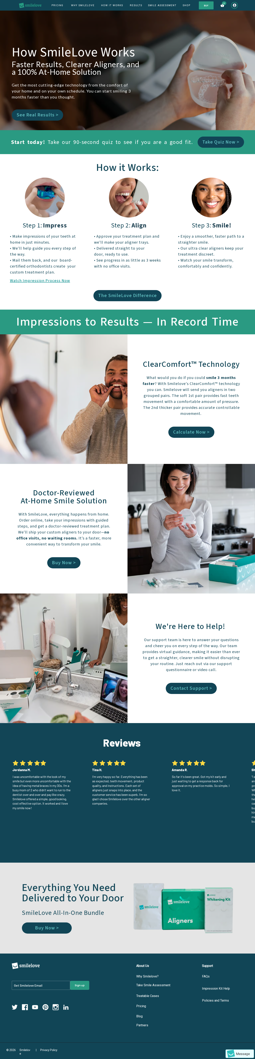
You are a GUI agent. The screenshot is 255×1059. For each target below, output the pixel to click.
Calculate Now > (191, 432)
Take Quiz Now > (220, 142)
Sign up (80, 985)
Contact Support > (191, 688)
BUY (206, 5)
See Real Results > (37, 114)
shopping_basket (222, 5)
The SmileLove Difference (127, 295)
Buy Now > (64, 562)
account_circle (234, 5)
